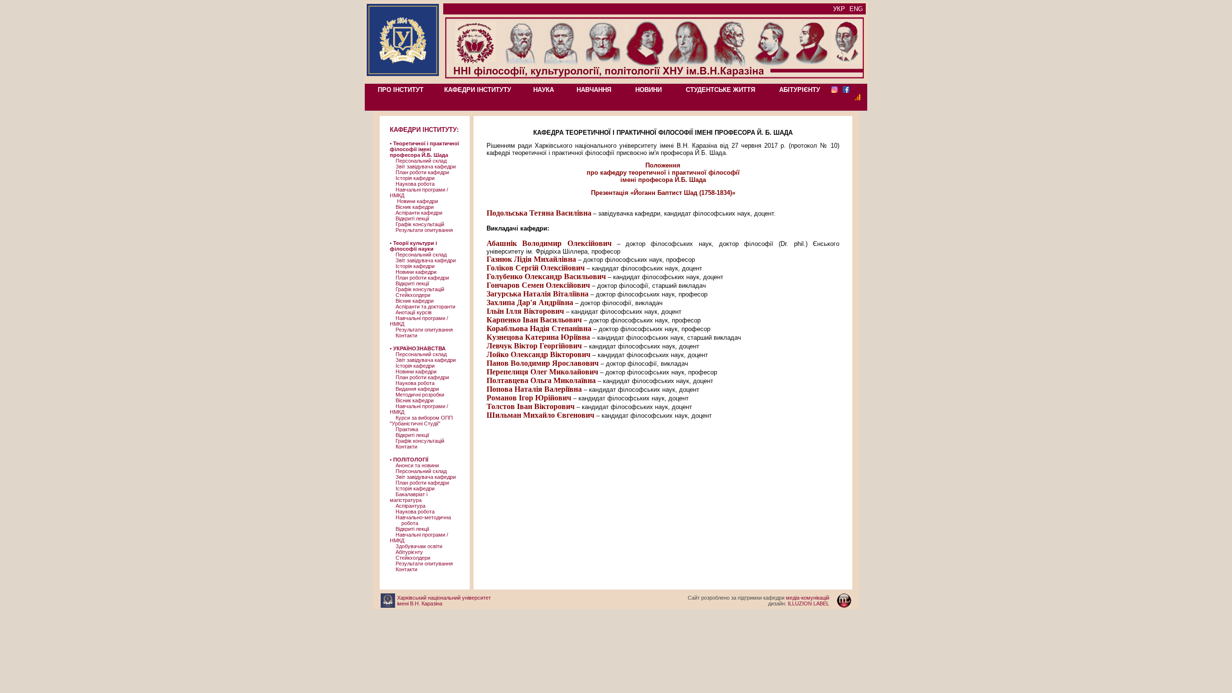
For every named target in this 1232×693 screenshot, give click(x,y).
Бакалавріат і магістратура (408, 497)
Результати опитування (421, 230)
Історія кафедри (412, 178)
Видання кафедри (414, 389)
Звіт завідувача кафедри (423, 166)
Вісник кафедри (412, 207)
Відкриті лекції (409, 218)
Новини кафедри (414, 201)
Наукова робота (412, 184)
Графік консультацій (417, 224)
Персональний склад (418, 161)
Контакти (403, 335)
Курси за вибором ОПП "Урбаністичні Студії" (421, 420)
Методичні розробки (417, 395)
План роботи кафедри (419, 172)
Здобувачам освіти (416, 546)
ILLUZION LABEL (798, 603)
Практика (404, 429)
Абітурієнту (406, 552)
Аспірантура (407, 506)
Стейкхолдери (410, 295)
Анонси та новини (414, 465)
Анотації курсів (411, 312)
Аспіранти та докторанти (422, 306)
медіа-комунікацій (758, 598)
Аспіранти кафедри (416, 213)
